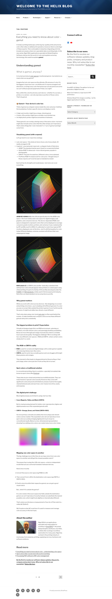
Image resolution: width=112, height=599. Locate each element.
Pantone (36, 373)
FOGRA (18, 292)
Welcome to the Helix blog (44, 6)
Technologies (37, 17)
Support (47, 17)
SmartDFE (49, 526)
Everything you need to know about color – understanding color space (38, 551)
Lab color (41, 314)
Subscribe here (30, 564)
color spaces (34, 76)
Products (25, 17)
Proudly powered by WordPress (58, 590)
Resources (57, 17)
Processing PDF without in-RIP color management (32, 556)
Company (67, 17)
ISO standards (29, 292)
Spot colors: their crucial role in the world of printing (33, 554)
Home (18, 17)
